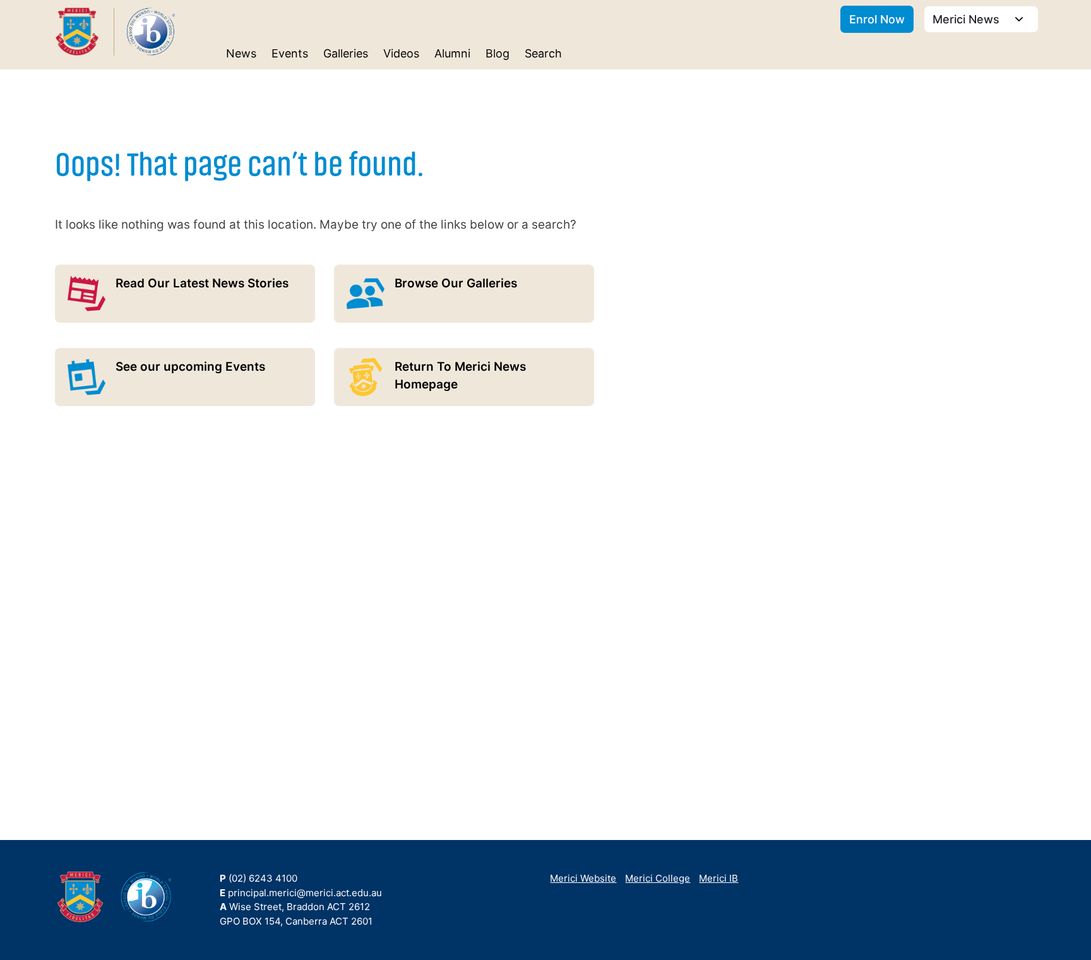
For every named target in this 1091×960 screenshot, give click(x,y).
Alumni (452, 53)
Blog (498, 53)
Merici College (657, 878)
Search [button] (543, 53)
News (241, 53)
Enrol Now (877, 19)
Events (289, 53)
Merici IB (718, 878)
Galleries (345, 53)
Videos (401, 53)
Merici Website (583, 878)
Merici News (968, 19)
